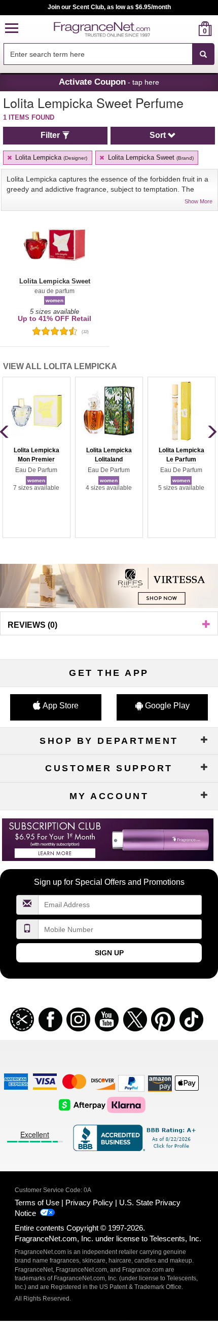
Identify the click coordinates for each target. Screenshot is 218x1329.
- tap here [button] (109, 82)
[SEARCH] (203, 54)
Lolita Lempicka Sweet (150, 157)
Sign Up (109, 953)
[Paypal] (131, 1083)
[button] (12, 28)
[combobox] (109, 54)
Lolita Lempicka (50, 157)
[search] (189, 28)
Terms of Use (37, 1202)
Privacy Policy (89, 1202)
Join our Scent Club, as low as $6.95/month (109, 7)
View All (60, 366)
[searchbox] (98, 54)
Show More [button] (198, 201)
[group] (36, 457)
